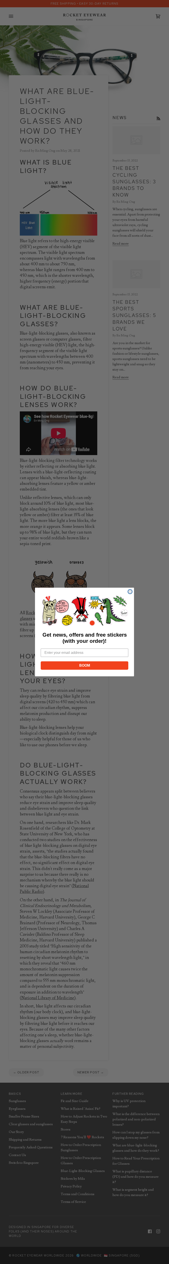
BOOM (84, 665)
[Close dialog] (130, 591)
